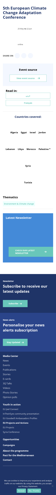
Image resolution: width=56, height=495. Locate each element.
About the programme (15, 450)
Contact (7, 459)
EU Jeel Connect (10, 409)
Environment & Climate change (19, 203)
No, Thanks (34, 491)
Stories (6, 374)
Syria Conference (11, 432)
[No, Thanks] (52, 486)
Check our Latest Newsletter (25, 251)
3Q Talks (7, 383)
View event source (26, 78)
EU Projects (8, 427)
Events (6, 365)
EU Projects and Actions (15, 422)
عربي (28, 95)
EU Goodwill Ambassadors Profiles (20, 418)
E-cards (7, 378)
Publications (9, 369)
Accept (21, 491)
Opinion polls (10, 397)
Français (28, 103)
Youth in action (12, 404)
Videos (6, 388)
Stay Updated (13, 342)
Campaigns (9, 445)
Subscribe (13, 303)
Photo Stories (10, 392)
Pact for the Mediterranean (18, 455)
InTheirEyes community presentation (21, 413)
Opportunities (11, 439)
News (6, 360)
